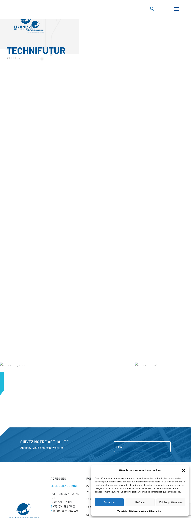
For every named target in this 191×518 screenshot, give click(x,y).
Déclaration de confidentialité (145, 511)
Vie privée (122, 511)
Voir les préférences (171, 502)
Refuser (140, 502)
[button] (183, 470)
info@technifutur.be (64, 510)
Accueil (12, 58)
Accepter (109, 502)
